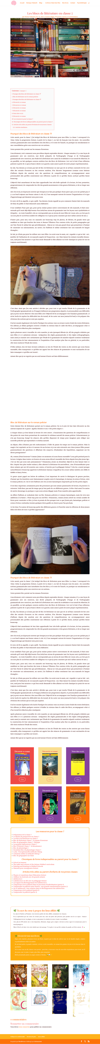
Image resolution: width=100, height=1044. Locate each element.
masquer (22, 91)
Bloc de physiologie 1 (20, 848)
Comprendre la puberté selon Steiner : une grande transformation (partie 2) (40, 886)
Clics (22, 779)
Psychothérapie (82, 3)
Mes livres (65, 3)
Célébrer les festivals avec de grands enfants (29, 877)
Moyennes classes (61, 17)
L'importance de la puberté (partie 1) (26, 890)
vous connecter (24, 1027)
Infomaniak (38, 1041)
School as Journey (19, 862)
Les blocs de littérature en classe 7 (25, 838)
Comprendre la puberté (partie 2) (25, 892)
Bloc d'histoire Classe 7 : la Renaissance (27, 846)
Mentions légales (31, 1036)
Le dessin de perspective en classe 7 (26, 836)
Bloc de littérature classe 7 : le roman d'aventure (30, 840)
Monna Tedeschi (30, 17)
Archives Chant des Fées (52, 3)
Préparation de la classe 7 (22, 835)
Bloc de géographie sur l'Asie (23, 856)
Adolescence (17, 879)
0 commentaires (73, 17)
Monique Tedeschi (31, 3)
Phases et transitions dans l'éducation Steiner (29, 875)
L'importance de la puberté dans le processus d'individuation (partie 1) (38, 884)
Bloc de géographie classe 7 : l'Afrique (26, 842)
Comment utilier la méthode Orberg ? (26, 854)
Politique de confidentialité (17, 1036)
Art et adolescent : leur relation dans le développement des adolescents (38, 888)
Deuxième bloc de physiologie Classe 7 (27, 850)
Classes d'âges (49, 17)
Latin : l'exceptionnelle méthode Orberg (27, 852)
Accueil (22, 3)
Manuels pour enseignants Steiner (25, 868)
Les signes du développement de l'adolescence (30, 883)
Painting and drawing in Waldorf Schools (28, 866)
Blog (40, 3)
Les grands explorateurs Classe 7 (25, 844)
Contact (72, 3)
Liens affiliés (41, 1036)
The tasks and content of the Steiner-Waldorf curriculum (33, 864)
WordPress (21, 1041)
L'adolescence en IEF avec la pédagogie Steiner (30, 881)
